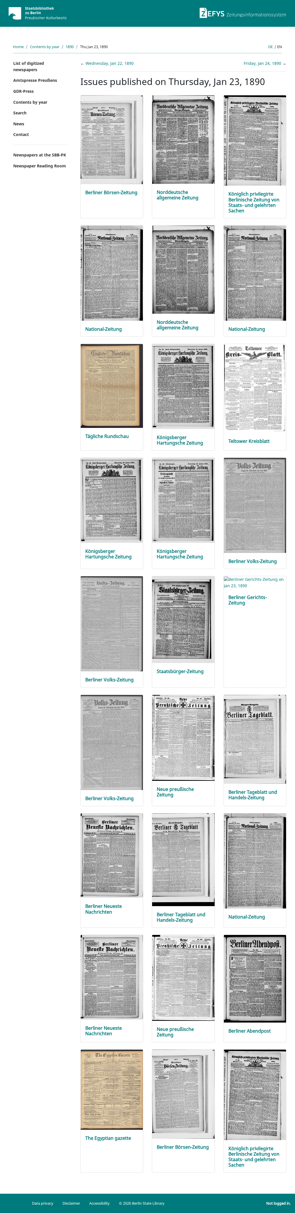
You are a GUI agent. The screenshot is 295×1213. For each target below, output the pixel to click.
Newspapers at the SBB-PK (39, 155)
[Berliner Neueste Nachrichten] (112, 855)
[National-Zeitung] (112, 274)
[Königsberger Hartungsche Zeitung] (183, 386)
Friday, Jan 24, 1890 (263, 63)
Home (18, 46)
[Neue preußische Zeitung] (183, 737)
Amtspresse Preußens (35, 80)
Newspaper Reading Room (39, 166)
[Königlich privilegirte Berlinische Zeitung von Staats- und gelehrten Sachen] (255, 140)
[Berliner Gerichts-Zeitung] (255, 582)
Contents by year (44, 46)
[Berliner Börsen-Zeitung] (112, 139)
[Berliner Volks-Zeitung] (255, 506)
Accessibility (99, 1203)
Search (20, 113)
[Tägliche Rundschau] (112, 385)
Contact (21, 134)
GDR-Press (23, 91)
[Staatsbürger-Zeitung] (183, 619)
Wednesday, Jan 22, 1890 (110, 63)
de (270, 46)
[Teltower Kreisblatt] (255, 388)
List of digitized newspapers (28, 66)
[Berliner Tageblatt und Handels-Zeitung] (255, 738)
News (18, 123)
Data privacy (42, 1203)
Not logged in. (278, 1203)
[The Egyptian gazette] (112, 1089)
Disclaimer (71, 1203)
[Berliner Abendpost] (255, 978)
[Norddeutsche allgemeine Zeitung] (183, 139)
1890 (70, 46)
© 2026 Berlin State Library (141, 1203)
